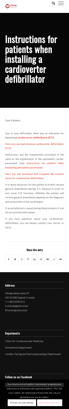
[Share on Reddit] (54, 259)
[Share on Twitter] (15, 259)
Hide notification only (49, 402)
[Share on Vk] (47, 259)
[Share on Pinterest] (28, 259)
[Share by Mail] (60, 259)
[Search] (52, 3)
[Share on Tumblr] (41, 259)
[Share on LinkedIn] (34, 259)
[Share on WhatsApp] (21, 259)
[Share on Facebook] (8, 259)
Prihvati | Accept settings (22, 402)
